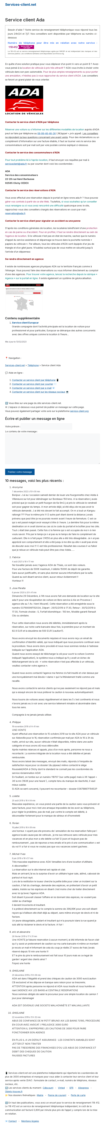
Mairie (40, 1095)
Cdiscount (48, 1088)
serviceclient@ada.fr (16, 163)
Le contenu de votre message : (21, 431)
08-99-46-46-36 (46, 133)
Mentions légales (30, 1121)
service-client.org (79, 411)
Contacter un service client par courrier (32, 384)
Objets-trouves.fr (14, 1091)
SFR (71, 1088)
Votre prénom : (13, 426)
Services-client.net (20, 4)
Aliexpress (83, 1088)
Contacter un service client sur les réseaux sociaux (38, 392)
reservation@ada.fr (15, 213)
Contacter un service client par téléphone (33, 380)
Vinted (61, 1088)
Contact (12, 1121)
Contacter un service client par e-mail (31, 388)
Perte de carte (78, 1095)
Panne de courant (57, 1095)
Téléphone (33, 365)
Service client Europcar (25, 322)
